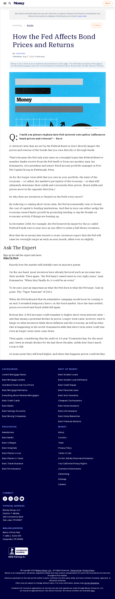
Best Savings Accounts (14, 411)
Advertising (63, 474)
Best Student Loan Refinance (72, 380)
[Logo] (19, 3)
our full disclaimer (91, 583)
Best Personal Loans (68, 390)
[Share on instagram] (16, 498)
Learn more (82, 16)
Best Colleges (9, 443)
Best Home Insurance (68, 406)
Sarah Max (20, 54)
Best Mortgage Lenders (13, 380)
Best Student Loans (68, 375)
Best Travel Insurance (12, 464)
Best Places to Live (11, 453)
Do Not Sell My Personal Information (75, 458)
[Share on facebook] (5, 498)
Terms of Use (64, 453)
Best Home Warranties (69, 416)
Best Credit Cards (11, 401)
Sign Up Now (11, 258)
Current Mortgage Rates (14, 375)
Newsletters (8, 432)
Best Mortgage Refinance (14, 390)
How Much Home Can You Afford (18, 385)
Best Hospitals (9, 448)
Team (61, 443)
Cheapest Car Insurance (70, 401)
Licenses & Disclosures (69, 469)
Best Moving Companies (14, 416)
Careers (62, 484)
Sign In (108, 3)
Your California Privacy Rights (72, 464)
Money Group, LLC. (44, 570)
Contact (62, 438)
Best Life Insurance (67, 411)
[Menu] (4, 3)
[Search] (9, 3)
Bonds (30, 25)
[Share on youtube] (22, 498)
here (93, 591)
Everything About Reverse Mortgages (20, 395)
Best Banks (7, 406)
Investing (17, 25)
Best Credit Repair (67, 385)
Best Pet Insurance (11, 469)
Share (98, 25)
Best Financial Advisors (69, 421)
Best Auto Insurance (68, 395)
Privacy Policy (65, 448)
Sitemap (62, 479)
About (61, 432)
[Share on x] (10, 498)
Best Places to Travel (12, 458)
